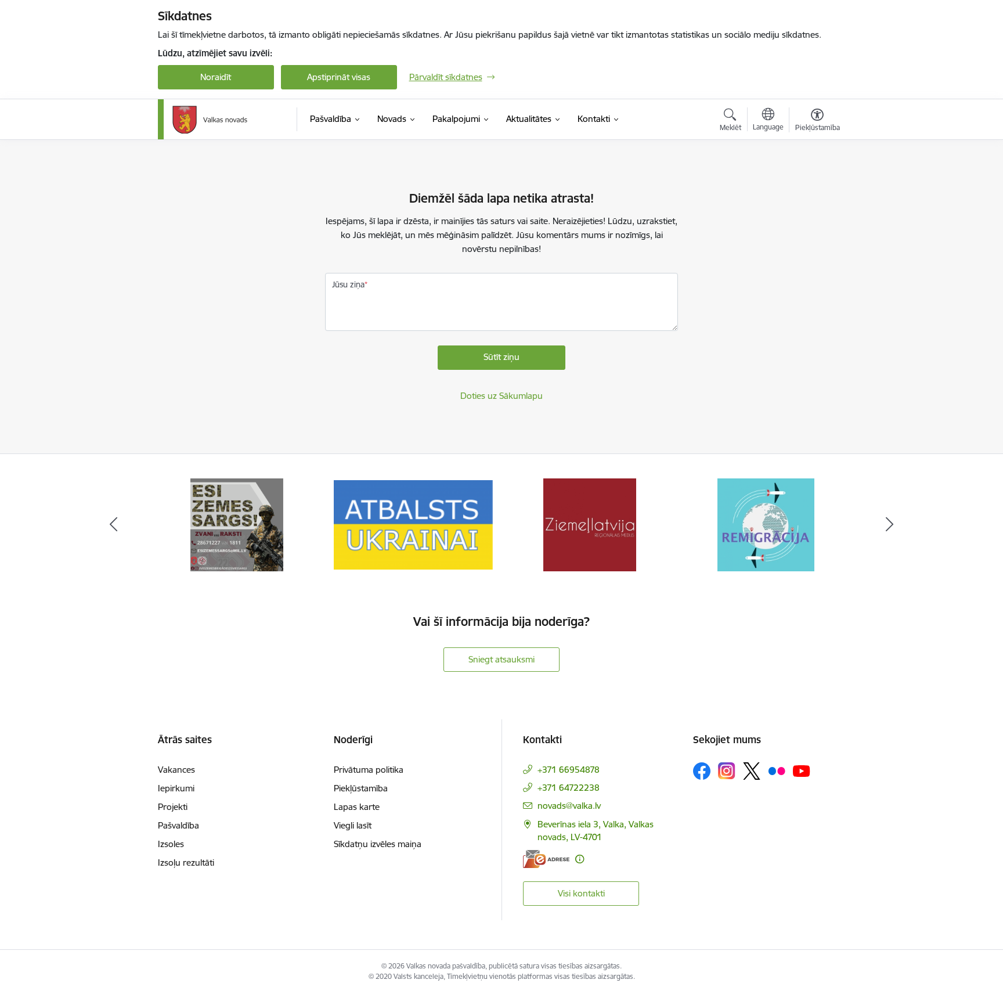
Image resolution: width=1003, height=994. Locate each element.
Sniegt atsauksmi (501, 659)
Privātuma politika (368, 769)
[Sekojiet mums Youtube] (801, 770)
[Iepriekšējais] (113, 525)
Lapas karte (357, 806)
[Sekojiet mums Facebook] (701, 771)
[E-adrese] (546, 859)
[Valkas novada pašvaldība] (209, 120)
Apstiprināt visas (338, 76)
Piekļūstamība (361, 788)
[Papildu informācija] (579, 859)
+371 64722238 (568, 787)
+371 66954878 (568, 769)
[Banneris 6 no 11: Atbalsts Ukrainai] (413, 524)
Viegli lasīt (352, 825)
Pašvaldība (178, 825)
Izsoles (171, 843)
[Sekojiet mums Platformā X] (751, 771)
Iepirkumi (176, 788)
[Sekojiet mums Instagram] (726, 770)
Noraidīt (215, 76)
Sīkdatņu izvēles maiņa (377, 843)
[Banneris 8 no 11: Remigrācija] (765, 524)
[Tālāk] (889, 525)
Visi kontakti (581, 893)
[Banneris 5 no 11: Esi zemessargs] (236, 524)
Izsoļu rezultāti (186, 862)
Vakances (176, 769)
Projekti (172, 806)
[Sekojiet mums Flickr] (776, 770)
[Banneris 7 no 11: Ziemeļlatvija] (589, 524)
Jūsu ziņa (348, 284)
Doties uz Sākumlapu (501, 395)
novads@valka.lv (569, 805)
